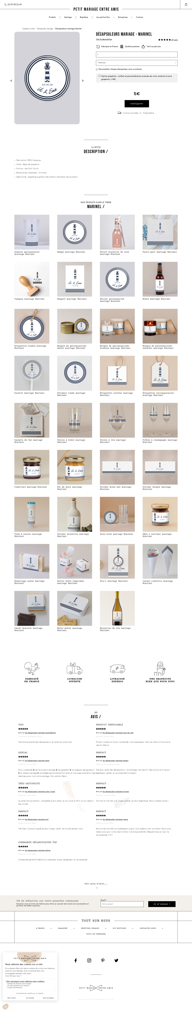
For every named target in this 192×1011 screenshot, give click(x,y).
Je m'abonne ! (161, 904)
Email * (104, 900)
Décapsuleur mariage (45, 29)
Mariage (68, 17)
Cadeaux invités (28, 29)
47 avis (174, 40)
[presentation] (11, 80)
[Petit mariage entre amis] (96, 9)
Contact (139, 17)
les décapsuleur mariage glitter (38, 850)
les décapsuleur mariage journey (116, 792)
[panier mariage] (186, 4)
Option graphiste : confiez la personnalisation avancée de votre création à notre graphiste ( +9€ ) (136, 77)
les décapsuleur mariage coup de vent (118, 733)
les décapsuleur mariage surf (36, 819)
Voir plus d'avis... (96, 884)
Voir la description (104, 39)
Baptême (84, 17)
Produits (52, 17)
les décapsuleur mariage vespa (115, 819)
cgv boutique (119, 928)
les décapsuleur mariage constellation (40, 733)
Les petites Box (103, 17)
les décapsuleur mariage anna (37, 761)
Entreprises (123, 17)
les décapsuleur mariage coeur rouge (40, 792)
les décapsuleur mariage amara (115, 761)
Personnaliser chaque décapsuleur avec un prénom (120, 69)
